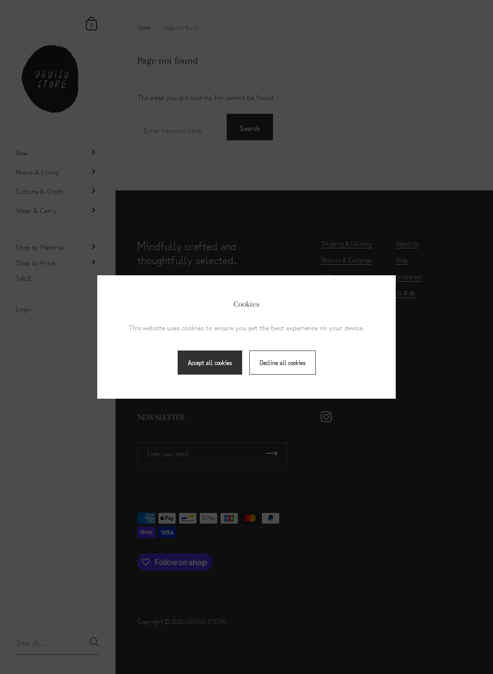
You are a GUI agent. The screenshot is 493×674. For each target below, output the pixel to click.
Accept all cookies (210, 362)
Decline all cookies (282, 362)
